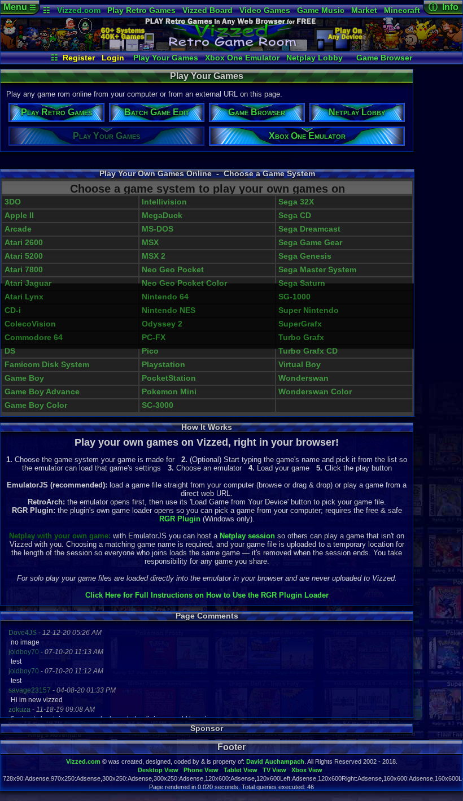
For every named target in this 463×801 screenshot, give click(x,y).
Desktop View (158, 770)
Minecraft (402, 10)
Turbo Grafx (301, 337)
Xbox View (306, 770)
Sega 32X (296, 202)
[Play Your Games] (231, 48)
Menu (19, 7)
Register (79, 57)
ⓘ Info (443, 7)
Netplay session (247, 536)
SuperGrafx (300, 324)
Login (113, 57)
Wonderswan (303, 378)
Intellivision (164, 202)
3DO (13, 202)
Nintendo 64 (165, 297)
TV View (274, 770)
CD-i (13, 310)
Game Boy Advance (42, 392)
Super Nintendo (308, 310)
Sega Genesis (304, 256)
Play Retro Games (141, 10)
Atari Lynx (24, 297)
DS (10, 351)
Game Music (320, 10)
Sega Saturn (301, 283)
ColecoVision (30, 324)
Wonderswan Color (315, 392)
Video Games (264, 10)
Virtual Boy (299, 364)
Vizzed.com (79, 10)
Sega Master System (317, 269)
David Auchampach (275, 761)
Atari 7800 (24, 269)
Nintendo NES (168, 310)
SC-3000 (157, 405)
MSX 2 (153, 256)
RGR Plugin (179, 519)
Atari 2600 (24, 242)
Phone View (201, 770)
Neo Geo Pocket (173, 269)
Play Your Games (165, 57)
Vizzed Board (207, 10)
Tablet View (240, 770)
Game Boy (24, 378)
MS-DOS (157, 229)
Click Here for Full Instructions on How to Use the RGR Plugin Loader (207, 595)
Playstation (163, 364)
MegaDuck (162, 215)
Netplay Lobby (314, 57)
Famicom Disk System (47, 364)
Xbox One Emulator (242, 57)
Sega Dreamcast (309, 229)
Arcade (18, 229)
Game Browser (384, 57)
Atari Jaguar (28, 283)
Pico (150, 351)
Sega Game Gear (310, 242)
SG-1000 (294, 297)
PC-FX (153, 337)
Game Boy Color (36, 405)
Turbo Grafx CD (308, 351)
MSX (150, 242)
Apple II (19, 215)
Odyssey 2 (162, 324)
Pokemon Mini (169, 392)
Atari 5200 (24, 256)
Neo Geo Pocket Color (184, 283)
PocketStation (169, 378)
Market (364, 10)
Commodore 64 (34, 337)
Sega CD (294, 215)
